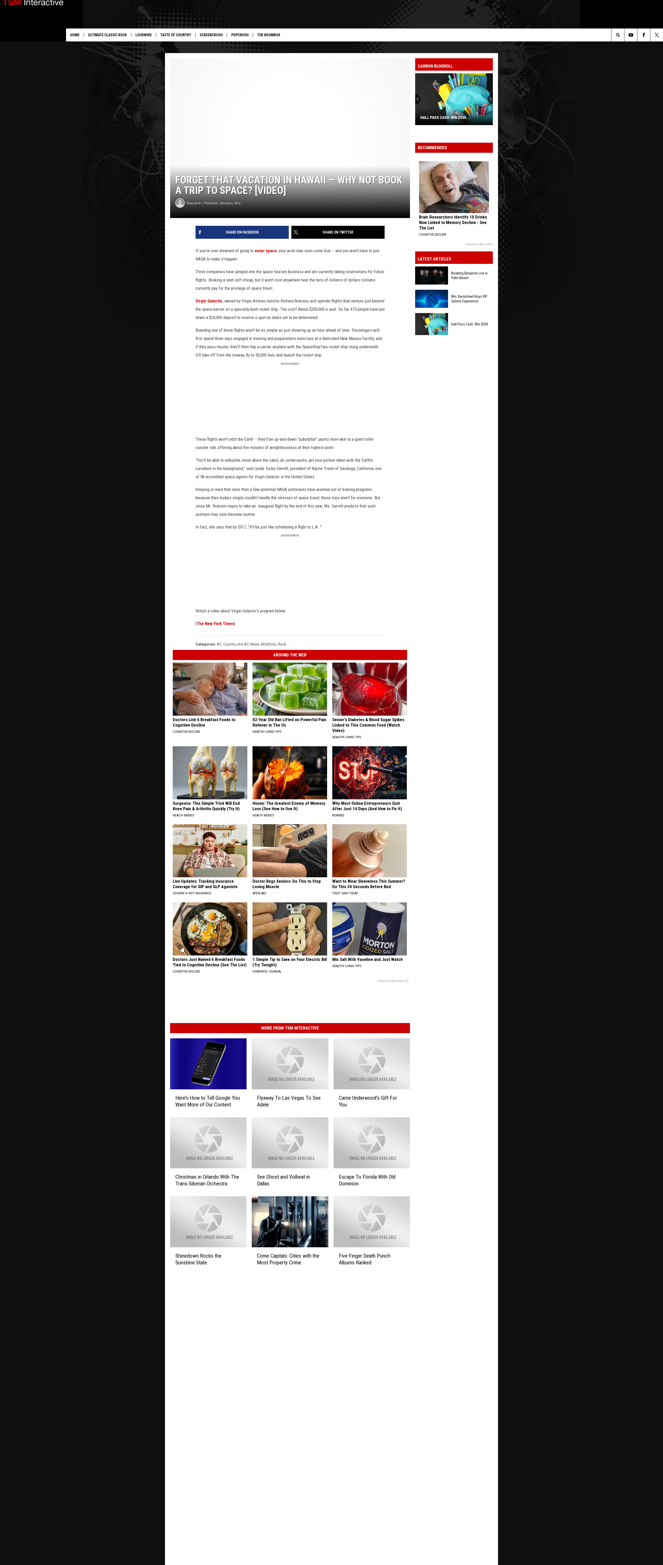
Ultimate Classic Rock (107, 35)
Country (229, 644)
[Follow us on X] (656, 34)
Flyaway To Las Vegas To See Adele (289, 1101)
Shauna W (194, 203)
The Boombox (268, 35)
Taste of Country (175, 35)
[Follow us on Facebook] (643, 34)
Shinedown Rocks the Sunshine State (198, 1259)
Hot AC (243, 644)
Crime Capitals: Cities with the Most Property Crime (288, 1259)
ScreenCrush (211, 35)
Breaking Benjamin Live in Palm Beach (469, 275)
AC (219, 644)
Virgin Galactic (209, 300)
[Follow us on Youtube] (630, 34)
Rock (282, 644)
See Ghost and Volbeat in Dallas (283, 1180)
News (255, 644)
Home (75, 35)
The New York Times (215, 623)
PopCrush (240, 35)
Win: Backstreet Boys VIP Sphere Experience (469, 298)
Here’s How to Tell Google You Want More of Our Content (207, 1101)
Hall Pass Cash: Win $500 (443, 117)
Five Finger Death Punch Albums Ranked (364, 1259)
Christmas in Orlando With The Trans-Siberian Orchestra (207, 1180)
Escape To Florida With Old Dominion (367, 1180)
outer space (266, 250)
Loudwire (143, 35)
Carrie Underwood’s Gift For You (368, 1101)
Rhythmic (269, 644)
